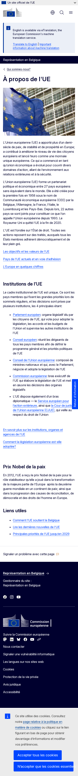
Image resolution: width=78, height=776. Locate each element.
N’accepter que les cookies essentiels (45, 766)
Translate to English (25, 44)
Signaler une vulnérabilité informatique (29, 654)
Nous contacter (13, 646)
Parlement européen (27, 315)
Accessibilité (11, 692)
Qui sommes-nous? (18, 69)
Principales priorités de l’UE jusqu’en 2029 (41, 534)
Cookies (8, 669)
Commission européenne (30, 376)
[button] (31, 554)
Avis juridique (12, 684)
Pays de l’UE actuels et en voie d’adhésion (32, 259)
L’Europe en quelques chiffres (23, 267)
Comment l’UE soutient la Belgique (36, 520)
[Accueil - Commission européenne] (12, 12)
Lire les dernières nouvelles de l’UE (36, 527)
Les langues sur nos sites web (23, 662)
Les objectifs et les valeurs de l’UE (26, 251)
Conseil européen (25, 340)
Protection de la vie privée (20, 677)
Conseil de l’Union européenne (34, 360)
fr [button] (52, 12)
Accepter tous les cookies (37, 755)
